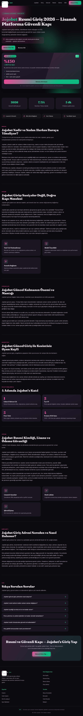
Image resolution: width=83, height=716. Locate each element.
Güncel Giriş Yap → (41, 654)
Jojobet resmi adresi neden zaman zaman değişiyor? (21, 603)
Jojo (9, 3)
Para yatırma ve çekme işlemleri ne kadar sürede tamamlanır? (24, 616)
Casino (4, 693)
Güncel (48, 2)
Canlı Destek (46, 699)
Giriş (42, 2)
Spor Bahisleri (5, 702)
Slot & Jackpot (6, 699)
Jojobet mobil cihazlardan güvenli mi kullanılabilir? (20, 622)
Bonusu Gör (22, 48)
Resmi (54, 2)
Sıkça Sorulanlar (47, 693)
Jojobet (36, 2)
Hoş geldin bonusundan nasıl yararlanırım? (17, 628)
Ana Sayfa (45, 675)
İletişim (45, 702)
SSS (65, 2)
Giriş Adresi (46, 684)
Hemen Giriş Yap (8, 47)
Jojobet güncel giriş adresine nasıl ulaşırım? (18, 597)
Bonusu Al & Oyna (41, 82)
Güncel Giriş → (75, 3)
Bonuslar (45, 696)
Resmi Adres (46, 681)
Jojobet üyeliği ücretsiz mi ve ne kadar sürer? (18, 609)
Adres (60, 2)
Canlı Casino (5, 696)
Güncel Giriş (46, 678)
